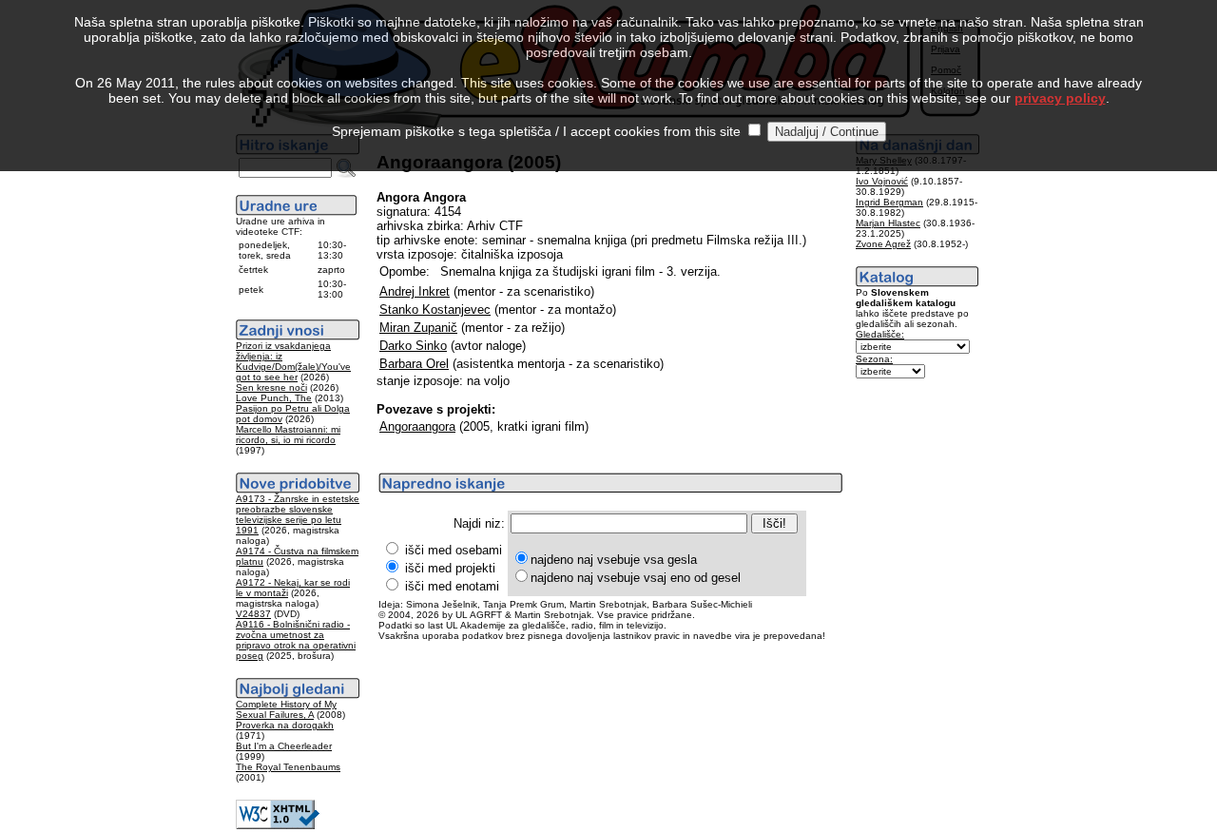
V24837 (253, 614)
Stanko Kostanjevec (435, 309)
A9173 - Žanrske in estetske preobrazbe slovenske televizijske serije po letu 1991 (297, 514)
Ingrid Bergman (889, 202)
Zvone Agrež (883, 244)
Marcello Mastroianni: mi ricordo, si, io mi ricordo (288, 434)
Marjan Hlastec (888, 223)
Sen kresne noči (271, 387)
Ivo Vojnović (882, 181)
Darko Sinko (413, 346)
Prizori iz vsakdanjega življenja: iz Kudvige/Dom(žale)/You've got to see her (293, 361)
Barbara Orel (414, 364)
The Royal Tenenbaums (288, 767)
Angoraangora (417, 426)
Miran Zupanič (418, 327)
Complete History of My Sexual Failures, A (286, 709)
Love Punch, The (274, 398)
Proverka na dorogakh (285, 725)
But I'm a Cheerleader (284, 746)
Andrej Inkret (414, 291)
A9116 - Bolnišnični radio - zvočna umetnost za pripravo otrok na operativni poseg (296, 640)
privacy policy (1060, 98)
